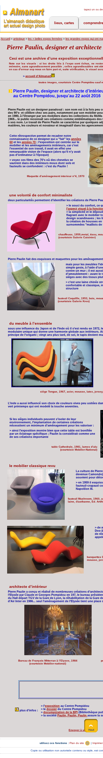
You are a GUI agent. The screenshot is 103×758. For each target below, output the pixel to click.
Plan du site (77, 743)
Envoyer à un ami (80, 730)
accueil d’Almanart (38, 76)
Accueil (5, 38)
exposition (52, 705)
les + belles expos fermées (45, 38)
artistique (19, 38)
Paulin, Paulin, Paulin (72, 715)
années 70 (29, 142)
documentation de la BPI (60, 712)
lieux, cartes (64, 23)
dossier (51, 709)
